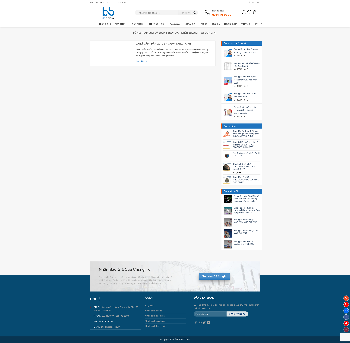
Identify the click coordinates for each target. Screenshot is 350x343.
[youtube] (346, 323)
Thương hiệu (156, 24)
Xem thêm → (141, 61)
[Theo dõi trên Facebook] (250, 2)
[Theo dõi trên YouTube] (258, 2)
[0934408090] (346, 298)
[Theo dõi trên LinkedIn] (208, 322)
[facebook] (346, 317)
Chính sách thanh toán (155, 326)
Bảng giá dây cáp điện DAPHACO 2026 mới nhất (245, 220)
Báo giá (216, 24)
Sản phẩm (137, 24)
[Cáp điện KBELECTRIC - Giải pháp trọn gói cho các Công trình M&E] (109, 12)
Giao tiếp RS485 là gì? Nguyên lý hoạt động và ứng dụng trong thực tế (247, 210)
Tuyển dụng (230, 24)
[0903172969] (346, 310)
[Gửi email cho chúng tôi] (252, 2)
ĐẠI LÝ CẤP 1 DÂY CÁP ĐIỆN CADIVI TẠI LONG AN (163, 43)
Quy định (149, 305)
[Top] (346, 329)
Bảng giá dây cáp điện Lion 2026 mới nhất (246, 231)
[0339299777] (346, 304)
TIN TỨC (245, 24)
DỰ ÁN (204, 24)
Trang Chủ (105, 24)
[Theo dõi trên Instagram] (200, 322)
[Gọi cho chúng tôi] (255, 2)
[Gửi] (194, 12)
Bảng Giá (175, 24)
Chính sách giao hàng (155, 321)
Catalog (190, 24)
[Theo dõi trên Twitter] (204, 322)
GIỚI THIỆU (120, 24)
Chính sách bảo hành (155, 316)
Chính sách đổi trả (153, 311)
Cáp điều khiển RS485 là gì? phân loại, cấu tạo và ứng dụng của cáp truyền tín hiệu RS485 (246, 198)
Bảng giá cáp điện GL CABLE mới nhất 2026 (244, 242)
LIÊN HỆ (258, 24)
